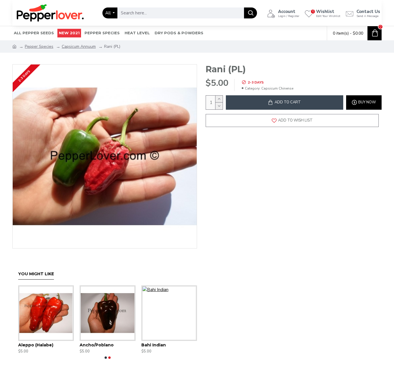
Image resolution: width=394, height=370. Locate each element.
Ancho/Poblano (97, 345)
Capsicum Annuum (79, 46)
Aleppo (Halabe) (35, 345)
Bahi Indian (153, 345)
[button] (106, 357)
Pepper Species (39, 46)
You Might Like (36, 274)
